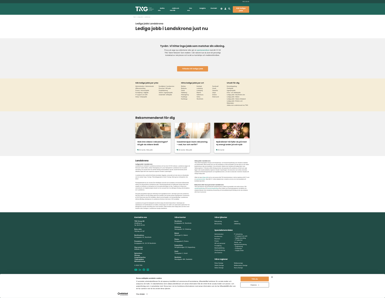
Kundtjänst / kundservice (166, 86)
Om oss (189, 9)
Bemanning (218, 223)
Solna (198, 97)
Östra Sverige (218, 263)
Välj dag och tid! (139, 231)
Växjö (214, 92)
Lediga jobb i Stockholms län (236, 94)
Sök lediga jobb (241, 9)
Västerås (215, 90)
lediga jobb (205, 177)
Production (238, 248)
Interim (236, 221)
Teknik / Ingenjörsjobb (166, 92)
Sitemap (137, 255)
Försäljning (217, 245)
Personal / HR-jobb (165, 88)
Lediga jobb (140, 17)
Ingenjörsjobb (231, 90)
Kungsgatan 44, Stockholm (142, 237)
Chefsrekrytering (219, 250)
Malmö (199, 92)
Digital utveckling (240, 238)
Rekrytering (218, 221)
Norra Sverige (238, 267)
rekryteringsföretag (200, 188)
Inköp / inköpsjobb (141, 97)
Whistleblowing (139, 261)
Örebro (214, 94)
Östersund (215, 97)
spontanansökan (203, 50)
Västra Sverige (219, 265)
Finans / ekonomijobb (142, 90)
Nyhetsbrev (138, 253)
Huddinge (184, 97)
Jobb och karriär (174, 9)
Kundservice (218, 236)
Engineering (239, 246)
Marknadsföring (219, 248)
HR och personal (219, 243)
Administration (218, 234)
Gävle (183, 90)
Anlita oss (161, 9)
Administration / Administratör (144, 86)
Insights (203, 8)
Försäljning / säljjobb (141, 92)
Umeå (214, 88)
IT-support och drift (141, 94)
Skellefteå (177, 257)
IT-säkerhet (238, 240)
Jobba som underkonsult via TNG (237, 105)
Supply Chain (239, 250)
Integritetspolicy (140, 257)
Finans (216, 241)
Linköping (200, 90)
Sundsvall (215, 86)
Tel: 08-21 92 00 (139, 225)
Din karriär (142, 150)
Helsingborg (185, 94)
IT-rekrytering (238, 234)
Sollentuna (200, 94)
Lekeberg (200, 88)
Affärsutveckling (140, 88)
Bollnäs (183, 86)
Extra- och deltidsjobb (234, 92)
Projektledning (163, 90)
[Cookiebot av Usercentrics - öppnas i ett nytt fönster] (123, 294)
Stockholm (200, 99)
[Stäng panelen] (272, 277)
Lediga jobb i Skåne (233, 97)
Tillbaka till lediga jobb (192, 69)
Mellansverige (238, 263)
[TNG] (144, 9)
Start (134, 17)
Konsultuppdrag (232, 86)
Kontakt (214, 8)
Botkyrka (184, 88)
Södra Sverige (218, 267)
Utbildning (237, 223)
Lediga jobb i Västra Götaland (236, 99)
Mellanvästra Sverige (240, 265)
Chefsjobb (230, 88)
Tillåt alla (255, 279)
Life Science (218, 252)
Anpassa (253, 285)
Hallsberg (184, 92)
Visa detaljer (140, 294)
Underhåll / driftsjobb (165, 94)
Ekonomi (217, 238)
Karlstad (199, 86)
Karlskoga (184, 99)
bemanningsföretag (212, 188)
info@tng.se (138, 223)
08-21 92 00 (246, 1)
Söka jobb (149, 150)
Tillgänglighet (139, 259)
